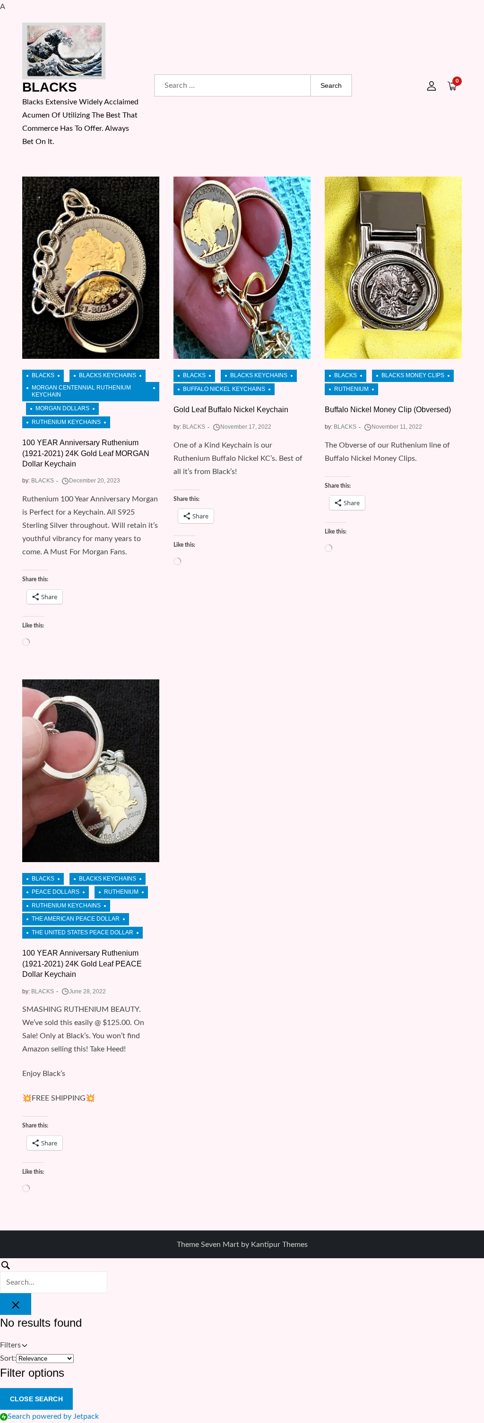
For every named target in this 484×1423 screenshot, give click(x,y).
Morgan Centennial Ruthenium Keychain (81, 391)
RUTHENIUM (351, 389)
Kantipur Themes (279, 1244)
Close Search (36, 1399)
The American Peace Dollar (76, 918)
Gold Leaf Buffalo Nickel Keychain (230, 410)
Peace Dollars (55, 892)
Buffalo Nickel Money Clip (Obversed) (388, 410)
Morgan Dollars (62, 408)
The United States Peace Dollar (82, 932)
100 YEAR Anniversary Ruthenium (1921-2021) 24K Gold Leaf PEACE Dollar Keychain (82, 963)
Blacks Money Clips (412, 375)
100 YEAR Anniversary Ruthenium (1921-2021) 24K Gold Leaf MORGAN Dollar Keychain (85, 453)
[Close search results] (15, 1304)
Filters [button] (23, 1346)
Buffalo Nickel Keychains (224, 389)
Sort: (8, 1358)
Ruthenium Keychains (66, 422)
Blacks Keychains (107, 375)
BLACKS (49, 87)
